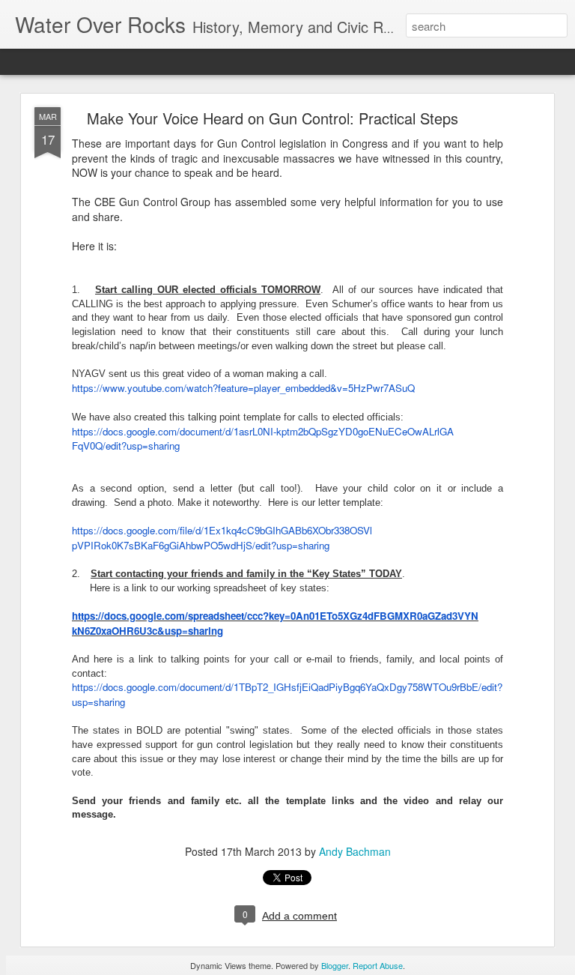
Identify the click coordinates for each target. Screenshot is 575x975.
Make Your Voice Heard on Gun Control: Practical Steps (272, 118)
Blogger (334, 965)
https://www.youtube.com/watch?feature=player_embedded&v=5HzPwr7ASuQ (243, 388)
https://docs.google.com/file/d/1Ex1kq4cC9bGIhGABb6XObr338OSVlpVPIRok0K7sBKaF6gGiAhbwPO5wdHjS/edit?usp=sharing (222, 537)
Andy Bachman (355, 851)
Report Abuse (378, 965)
